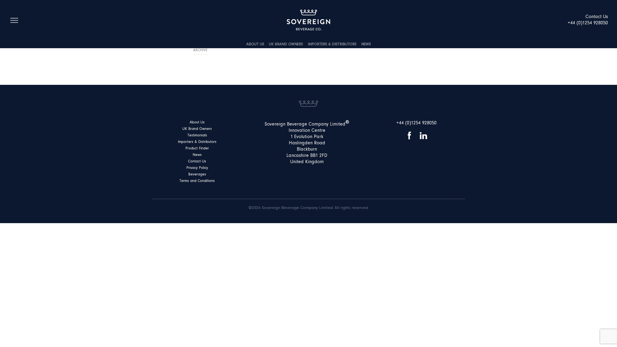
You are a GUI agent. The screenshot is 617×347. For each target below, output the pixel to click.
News (366, 45)
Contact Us (197, 162)
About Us (255, 45)
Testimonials (197, 136)
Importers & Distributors (332, 45)
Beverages (197, 175)
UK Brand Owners (286, 45)
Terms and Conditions (197, 181)
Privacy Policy (197, 168)
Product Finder (197, 149)
